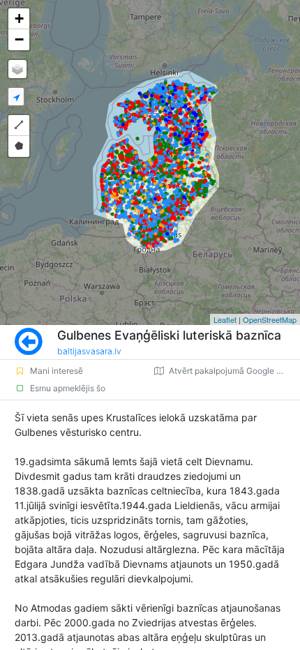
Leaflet (225, 319)
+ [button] (19, 18)
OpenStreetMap (270, 319)
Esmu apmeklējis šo (67, 388)
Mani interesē (56, 370)
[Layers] (17, 69)
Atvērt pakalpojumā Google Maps (233, 370)
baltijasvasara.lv (89, 351)
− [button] (19, 39)
